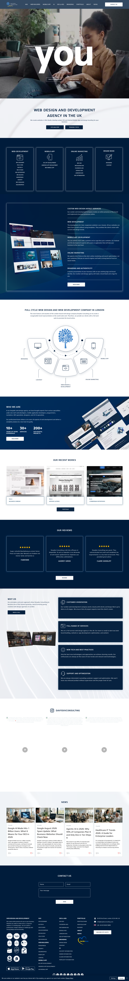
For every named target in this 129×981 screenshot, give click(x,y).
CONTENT (109, 165)
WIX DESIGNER (20, 162)
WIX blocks (20, 175)
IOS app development (49, 162)
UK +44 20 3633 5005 (104, 925)
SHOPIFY (20, 179)
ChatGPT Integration (66, 951)
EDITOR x (20, 167)
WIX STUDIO (20, 170)
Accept (121, 978)
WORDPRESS (19, 177)
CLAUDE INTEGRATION (65, 956)
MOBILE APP (50, 151)
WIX (39, 918)
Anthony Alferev (54, 501)
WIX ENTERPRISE (20, 172)
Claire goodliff (104, 561)
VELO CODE (20, 165)
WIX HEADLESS (20, 182)
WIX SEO (79, 163)
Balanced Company (14, 501)
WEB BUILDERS (43, 942)
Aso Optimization (79, 175)
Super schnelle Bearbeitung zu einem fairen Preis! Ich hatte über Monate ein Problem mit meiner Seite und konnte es (25, 553)
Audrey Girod (64, 561)
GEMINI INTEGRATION (65, 954)
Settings (113, 978)
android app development (50, 165)
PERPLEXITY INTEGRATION (66, 959)
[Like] (59, 86)
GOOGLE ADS (79, 170)
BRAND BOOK (63, 942)
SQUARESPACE (20, 184)
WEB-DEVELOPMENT (20, 151)
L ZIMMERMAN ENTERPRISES (97, 501)
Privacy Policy (69, 978)
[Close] (127, 978)
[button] (26, 4)
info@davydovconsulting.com (105, 921)
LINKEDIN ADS (79, 173)
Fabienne (25, 560)
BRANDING (109, 162)
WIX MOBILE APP (49, 167)
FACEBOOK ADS (79, 168)
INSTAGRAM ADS (79, 165)
